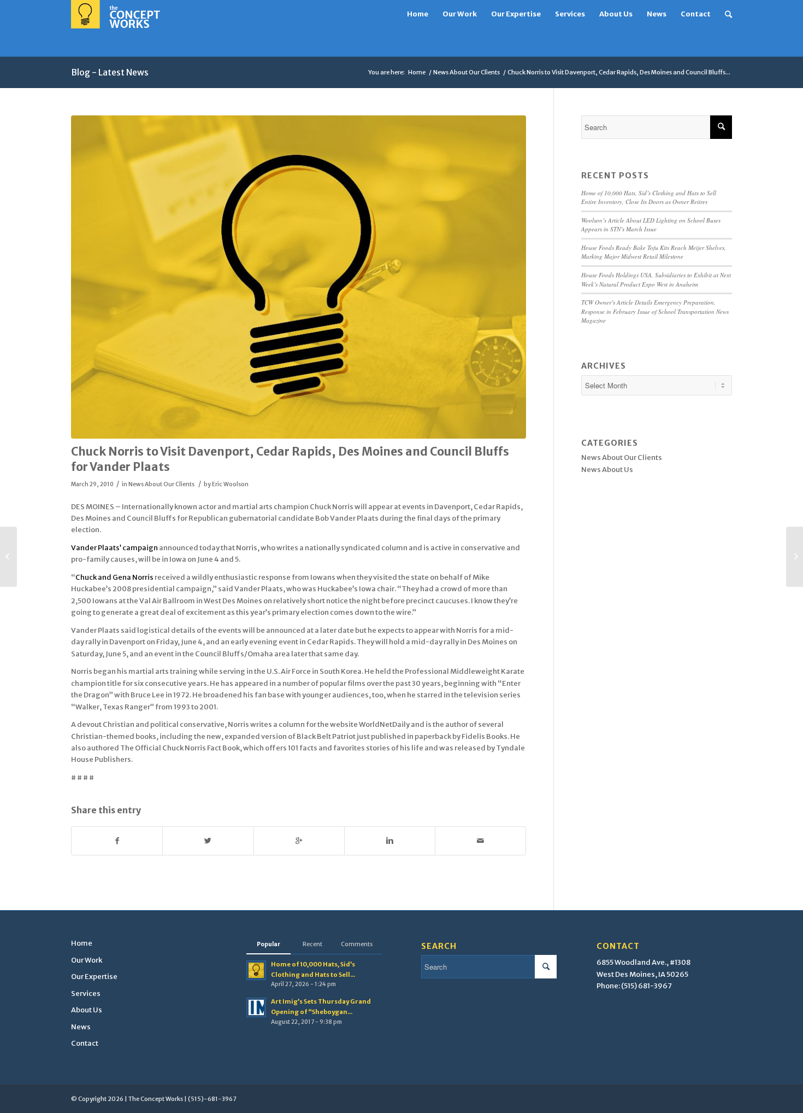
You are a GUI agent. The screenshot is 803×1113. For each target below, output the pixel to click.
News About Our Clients (466, 72)
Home (417, 72)
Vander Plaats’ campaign (114, 547)
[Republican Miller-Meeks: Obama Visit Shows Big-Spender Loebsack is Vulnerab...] (8, 557)
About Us (86, 1010)
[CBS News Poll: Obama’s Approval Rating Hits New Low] (794, 557)
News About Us (607, 469)
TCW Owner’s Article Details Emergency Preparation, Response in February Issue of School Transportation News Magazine (655, 311)
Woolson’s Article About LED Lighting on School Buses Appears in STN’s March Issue (651, 225)
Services (86, 993)
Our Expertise (94, 976)
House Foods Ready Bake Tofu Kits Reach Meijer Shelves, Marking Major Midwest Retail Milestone (653, 252)
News (81, 1027)
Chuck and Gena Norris (115, 577)
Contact (84, 1043)
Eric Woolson (230, 484)
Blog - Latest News (110, 72)
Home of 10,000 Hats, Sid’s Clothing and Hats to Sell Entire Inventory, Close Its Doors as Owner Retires (648, 197)
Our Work (86, 960)
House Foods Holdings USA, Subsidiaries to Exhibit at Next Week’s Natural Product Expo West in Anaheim (656, 279)
